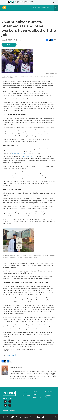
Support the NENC (38, 397)
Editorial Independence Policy (37, 393)
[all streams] (56, 8)
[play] (4, 7)
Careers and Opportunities (48, 396)
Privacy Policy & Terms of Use (49, 392)
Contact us (24, 392)
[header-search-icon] (53, 2)
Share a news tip (26, 395)
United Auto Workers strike (20, 153)
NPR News (10, 355)
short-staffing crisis (28, 156)
